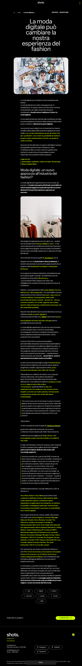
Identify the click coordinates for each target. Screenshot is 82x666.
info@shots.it (10, 638)
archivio (55, 12)
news (19, 12)
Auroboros (49, 258)
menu (41, 662)
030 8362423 (11, 641)
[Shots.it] (41, 2)
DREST (43, 317)
